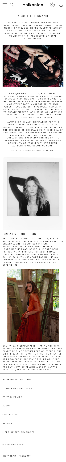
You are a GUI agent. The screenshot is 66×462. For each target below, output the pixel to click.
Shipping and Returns (17, 379)
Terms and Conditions (17, 388)
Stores (7, 423)
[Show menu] (5, 4)
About (7, 406)
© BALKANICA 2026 (13, 445)
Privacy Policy (12, 397)
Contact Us (10, 415)
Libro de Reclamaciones (19, 432)
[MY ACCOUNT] (52, 5)
